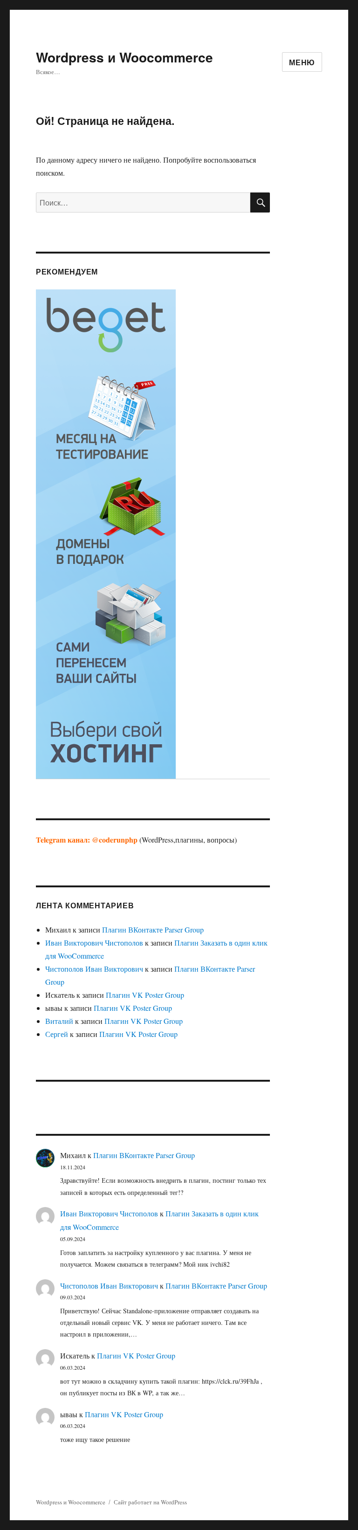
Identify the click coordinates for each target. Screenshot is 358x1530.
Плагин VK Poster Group (145, 995)
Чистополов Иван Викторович (94, 969)
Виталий (59, 1021)
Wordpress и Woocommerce (124, 57)
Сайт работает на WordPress (150, 1502)
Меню (302, 62)
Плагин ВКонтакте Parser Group (153, 929)
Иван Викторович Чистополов (94, 942)
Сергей (56, 1034)
